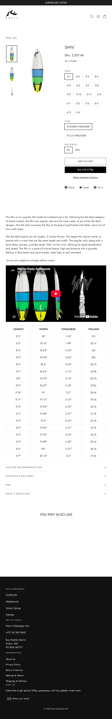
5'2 (78, 76)
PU (68, 150)
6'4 (96, 103)
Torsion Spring (13, 608)
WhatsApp (18, 626)
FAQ (8, 485)
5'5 (69, 85)
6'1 (68, 103)
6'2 (78, 103)
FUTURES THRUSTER (78, 126)
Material (71, 145)
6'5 (69, 112)
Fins (68, 121)
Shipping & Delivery (20, 476)
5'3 (87, 76)
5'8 (97, 85)
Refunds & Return (15, 675)
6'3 (87, 103)
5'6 (78, 85)
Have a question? (18, 494)
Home (8, 37)
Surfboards (11, 594)
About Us (10, 659)
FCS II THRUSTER (76, 135)
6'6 (78, 112)
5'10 (78, 94)
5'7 (87, 85)
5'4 (96, 76)
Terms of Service (14, 670)
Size (68, 71)
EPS (78, 150)
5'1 (68, 76)
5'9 (69, 94)
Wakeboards (12, 601)
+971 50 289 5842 (16, 632)
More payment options (85, 177)
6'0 (99, 94)
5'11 (89, 94)
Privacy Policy (13, 664)
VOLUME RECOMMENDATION (24, 467)
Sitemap (10, 614)
